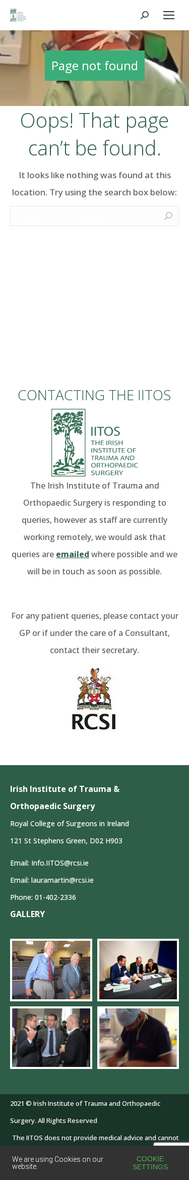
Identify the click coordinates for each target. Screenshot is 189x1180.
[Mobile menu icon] (169, 15)
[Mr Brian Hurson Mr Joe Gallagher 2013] (51, 970)
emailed (72, 554)
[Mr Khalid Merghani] (138, 1037)
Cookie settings (150, 1163)
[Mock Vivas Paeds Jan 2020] (138, 970)
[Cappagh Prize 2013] (51, 1037)
